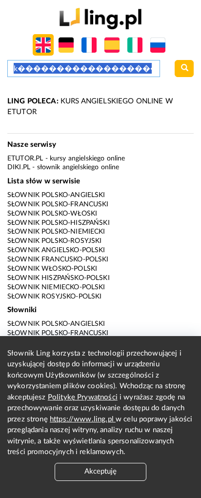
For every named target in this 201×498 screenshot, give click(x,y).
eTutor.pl (25, 158)
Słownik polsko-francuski (58, 204)
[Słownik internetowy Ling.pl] (100, 18)
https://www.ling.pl (83, 419)
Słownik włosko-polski (52, 268)
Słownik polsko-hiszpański (58, 222)
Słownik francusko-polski (58, 259)
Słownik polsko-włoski (52, 213)
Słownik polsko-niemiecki (56, 231)
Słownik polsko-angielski (56, 195)
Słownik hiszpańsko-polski (58, 278)
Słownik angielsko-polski (56, 250)
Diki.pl (18, 167)
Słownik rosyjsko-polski (54, 296)
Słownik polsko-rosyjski (54, 241)
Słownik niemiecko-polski (56, 287)
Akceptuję (100, 471)
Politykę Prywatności (83, 397)
